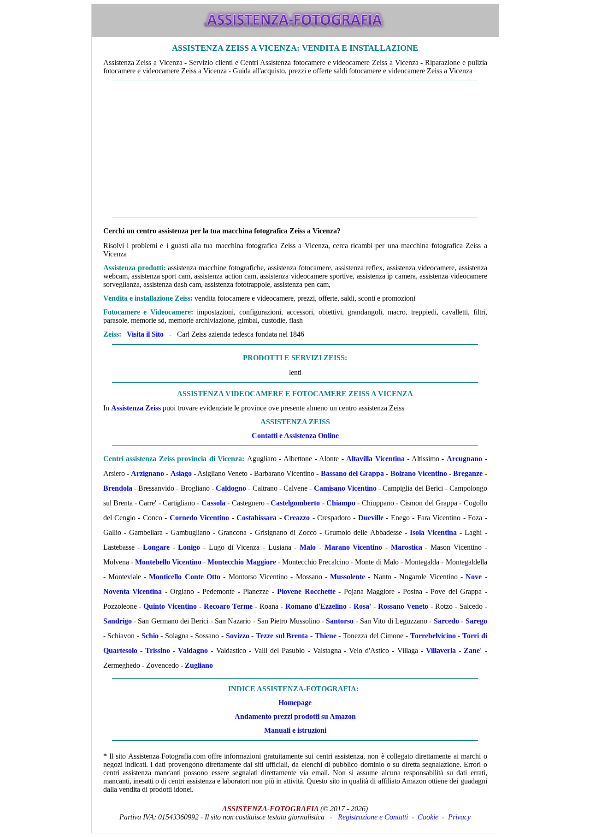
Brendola (117, 488)
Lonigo (189, 547)
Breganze (468, 473)
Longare (156, 547)
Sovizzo (237, 636)
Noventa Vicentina (132, 591)
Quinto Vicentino (170, 606)
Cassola (213, 503)
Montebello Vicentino (168, 562)
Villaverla (441, 650)
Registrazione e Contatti (373, 817)
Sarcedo (446, 621)
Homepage (295, 702)
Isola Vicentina (433, 532)
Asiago (181, 473)
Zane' (473, 650)
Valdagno (193, 650)
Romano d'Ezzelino (316, 606)
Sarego (476, 621)
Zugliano (199, 665)
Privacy (459, 817)
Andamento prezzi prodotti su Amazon (295, 716)
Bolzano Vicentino (418, 473)
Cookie (428, 817)
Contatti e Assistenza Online (295, 435)
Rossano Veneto (403, 606)
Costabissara (256, 518)
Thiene (325, 636)
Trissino (157, 650)
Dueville (371, 518)
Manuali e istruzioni (295, 730)
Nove (474, 577)
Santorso (340, 621)
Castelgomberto (295, 503)
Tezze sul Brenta (282, 636)
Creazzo (297, 518)
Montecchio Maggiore (241, 562)
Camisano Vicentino (345, 488)
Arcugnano (464, 459)
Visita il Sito (145, 334)
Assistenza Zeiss (136, 408)
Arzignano (147, 473)
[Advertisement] (295, 149)
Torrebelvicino (433, 636)
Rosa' (362, 606)
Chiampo (340, 503)
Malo (308, 547)
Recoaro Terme (228, 606)
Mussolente (347, 577)
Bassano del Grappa (352, 473)
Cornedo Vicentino (199, 518)
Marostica (406, 547)
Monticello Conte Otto (184, 577)
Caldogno (231, 488)
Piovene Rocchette (306, 591)
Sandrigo (117, 621)
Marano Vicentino (353, 547)
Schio (150, 636)
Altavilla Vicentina (375, 459)
